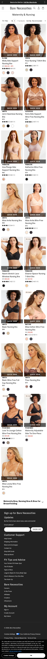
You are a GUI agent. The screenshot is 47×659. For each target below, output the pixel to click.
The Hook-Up (8, 579)
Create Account (9, 613)
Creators (7, 598)
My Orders (7, 616)
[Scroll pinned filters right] (14, 21)
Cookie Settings (9, 655)
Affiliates (7, 594)
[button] (2, 8)
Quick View (12, 55)
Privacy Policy (8, 638)
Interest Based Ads (20, 638)
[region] (23, 649)
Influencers (8, 601)
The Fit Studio (8, 566)
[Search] (34, 8)
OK (31, 655)
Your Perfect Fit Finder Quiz (13, 563)
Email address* (9, 525)
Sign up (37, 529)
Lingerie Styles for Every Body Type (15, 573)
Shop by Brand (8, 554)
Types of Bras (8, 570)
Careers (6, 588)
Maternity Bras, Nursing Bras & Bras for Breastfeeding (22, 502)
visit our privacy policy (15, 651)
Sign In (6, 610)
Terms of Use (32, 638)
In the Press (8, 591)
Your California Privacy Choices (30, 634)
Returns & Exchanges (11, 545)
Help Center (8, 538)
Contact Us (7, 548)
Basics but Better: (23, 2)
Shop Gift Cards (9, 551)
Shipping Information (11, 542)
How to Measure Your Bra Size (14, 576)
